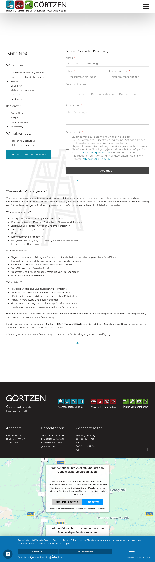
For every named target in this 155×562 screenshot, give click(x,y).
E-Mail (70, 70)
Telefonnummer (119, 70)
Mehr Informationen (67, 502)
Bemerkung (74, 105)
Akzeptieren (92, 502)
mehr (132, 551)
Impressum (131, 557)
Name (70, 57)
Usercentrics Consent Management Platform (83, 508)
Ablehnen (38, 551)
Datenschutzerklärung (144, 557)
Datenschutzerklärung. (96, 158)
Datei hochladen (76, 84)
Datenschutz (74, 132)
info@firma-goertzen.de (95, 152)
